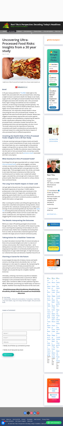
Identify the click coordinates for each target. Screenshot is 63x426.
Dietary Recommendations (19, 299)
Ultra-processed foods (9, 164)
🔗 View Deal (53, 84)
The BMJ (23, 93)
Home (4, 31)
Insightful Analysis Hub (53, 40)
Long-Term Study (17, 300)
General (19, 31)
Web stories (37, 419)
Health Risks (37, 299)
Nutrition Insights (26, 300)
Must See (57, 31)
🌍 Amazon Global (53, 396)
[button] (53, 422)
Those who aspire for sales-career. (54, 268)
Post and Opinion (48, 31)
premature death (28, 153)
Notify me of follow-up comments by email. (17, 346)
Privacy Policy (45, 419)
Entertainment (28, 31)
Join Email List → (52, 214)
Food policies (29, 299)
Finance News (37, 31)
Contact (23, 419)
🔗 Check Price (53, 71)
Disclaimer (29, 419)
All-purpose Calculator (8, 421)
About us (8, 419)
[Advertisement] (31, 11)
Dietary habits (7, 299)
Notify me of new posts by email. (13, 350)
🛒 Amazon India (53, 390)
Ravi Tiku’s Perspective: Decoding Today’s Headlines (35, 24)
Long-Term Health (7, 300)
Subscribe (29, 421)
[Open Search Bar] (31, 33)
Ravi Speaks (12, 31)
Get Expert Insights (20, 421)
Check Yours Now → (53, 248)
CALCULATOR (16, 419)
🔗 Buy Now (52, 107)
